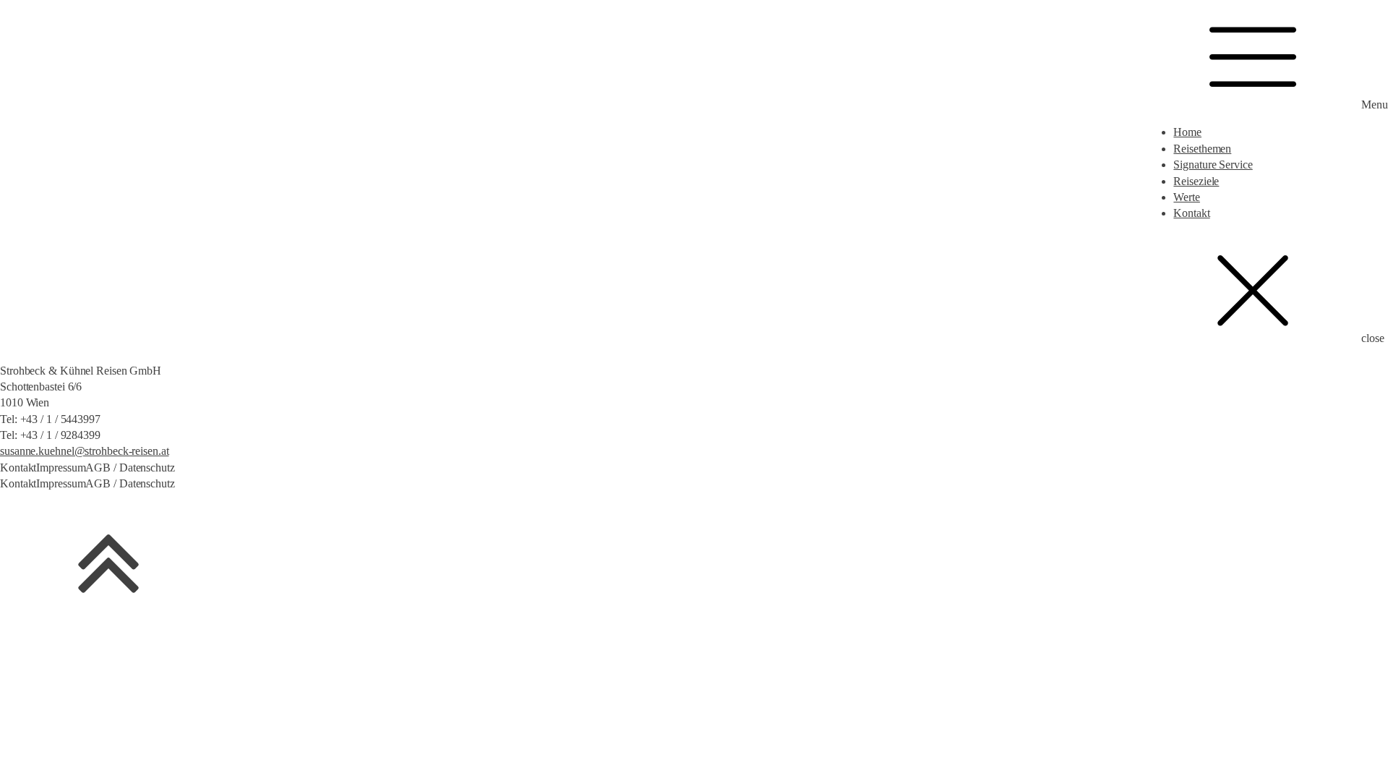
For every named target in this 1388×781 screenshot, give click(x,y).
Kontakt (1191, 213)
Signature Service (1212, 164)
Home (1187, 132)
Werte (1186, 197)
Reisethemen (1202, 148)
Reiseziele (1196, 181)
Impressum (60, 467)
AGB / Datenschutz (129, 467)
